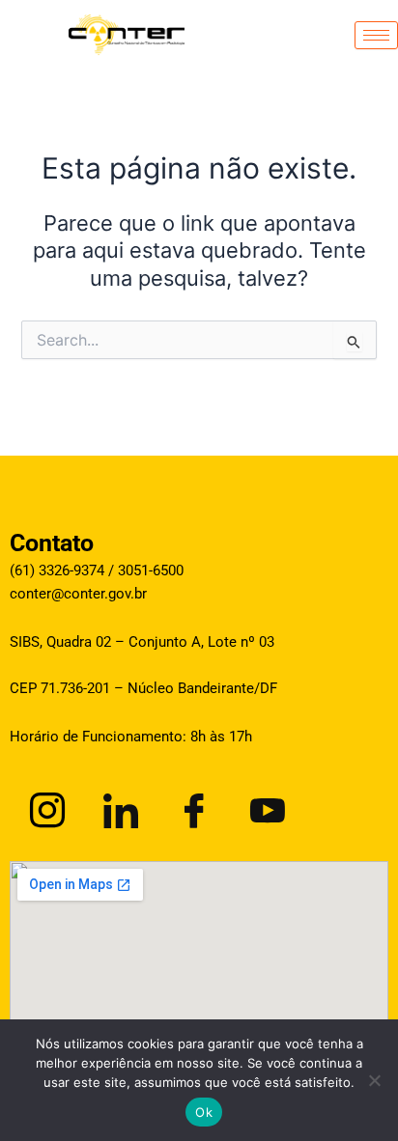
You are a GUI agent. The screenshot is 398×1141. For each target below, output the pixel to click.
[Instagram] (44, 807)
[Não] (374, 1080)
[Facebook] (191, 807)
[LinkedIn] (117, 807)
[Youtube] (264, 807)
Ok (204, 1112)
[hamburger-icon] (376, 35)
